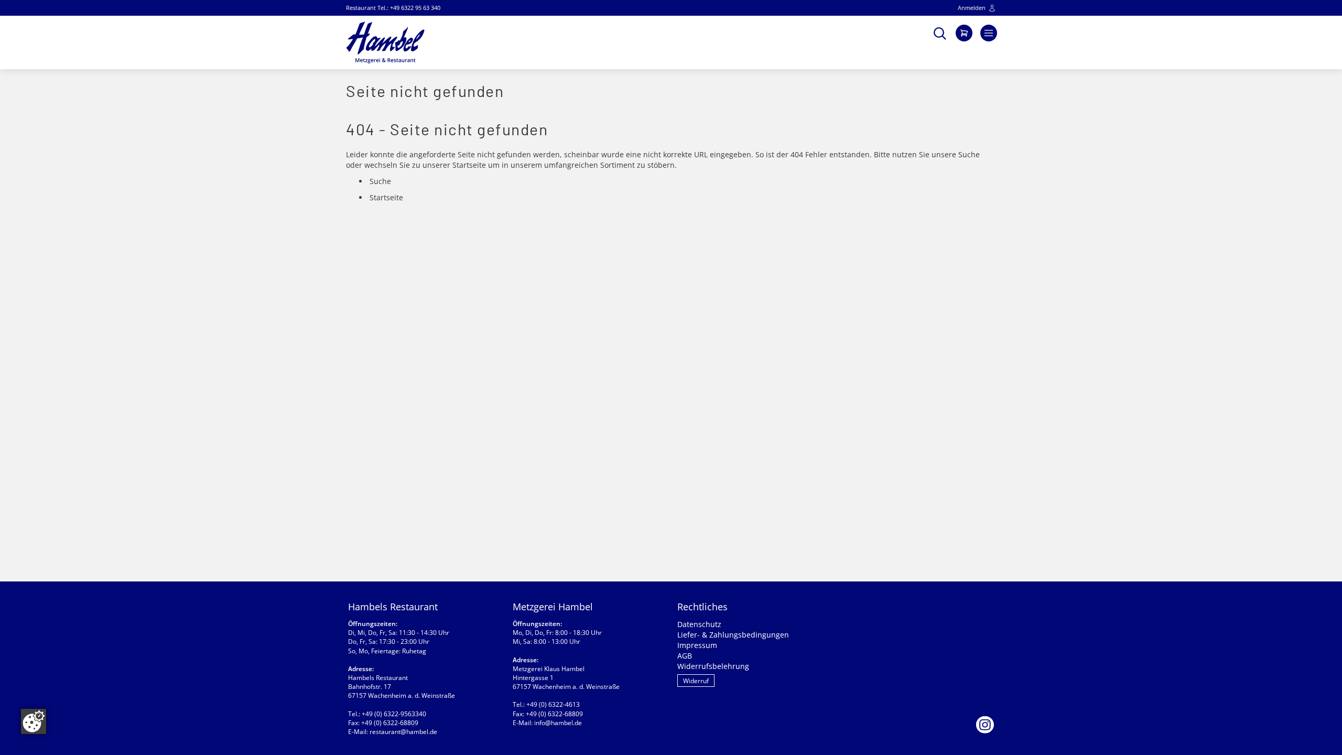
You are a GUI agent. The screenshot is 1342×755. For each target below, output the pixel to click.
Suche (969, 154)
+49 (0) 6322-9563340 (394, 713)
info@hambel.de (558, 722)
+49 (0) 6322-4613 (553, 704)
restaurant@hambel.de (403, 731)
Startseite (469, 165)
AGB (684, 656)
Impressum (697, 645)
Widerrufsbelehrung (713, 666)
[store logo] (385, 42)
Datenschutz (699, 624)
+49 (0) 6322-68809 (389, 722)
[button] (940, 32)
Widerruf (696, 680)
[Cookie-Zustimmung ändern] (33, 721)
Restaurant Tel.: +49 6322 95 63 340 (393, 8)
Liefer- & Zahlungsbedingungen (733, 635)
